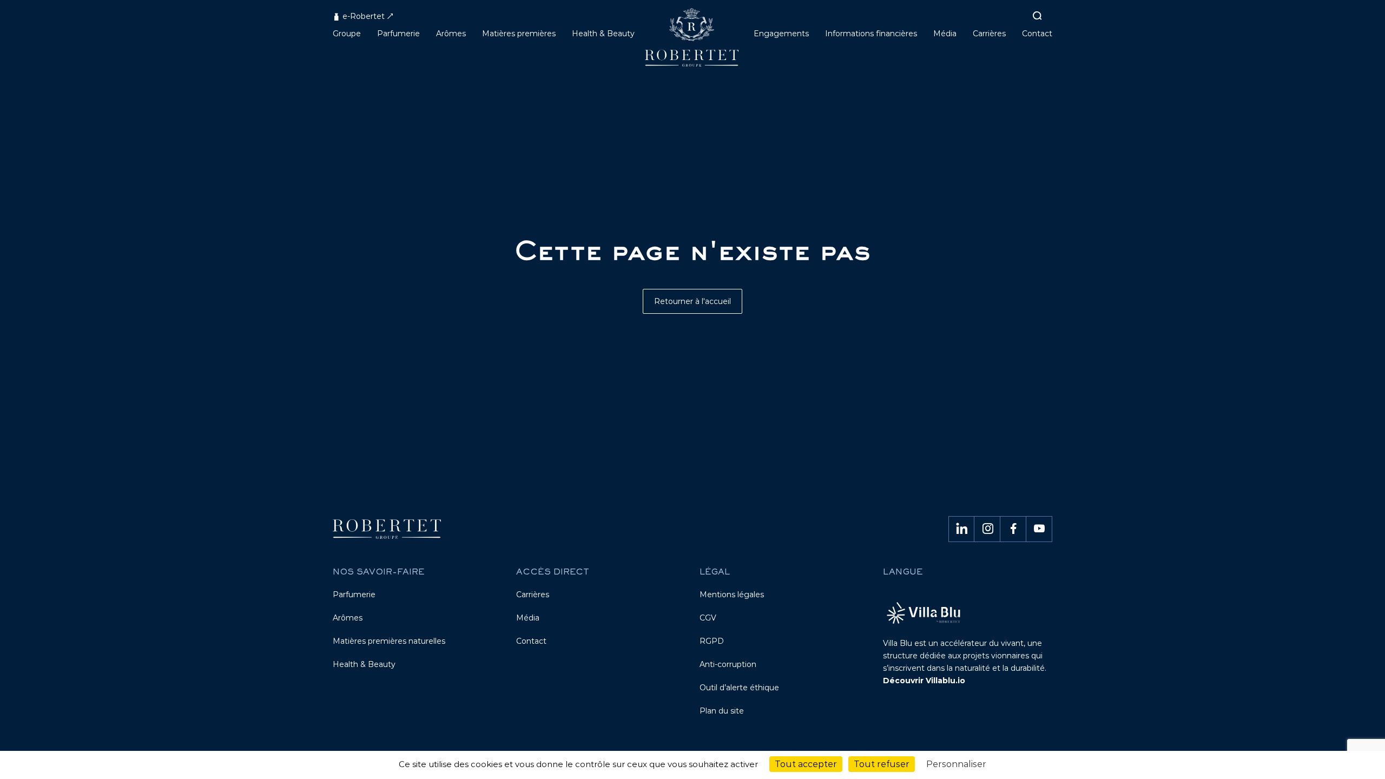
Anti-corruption (728, 664)
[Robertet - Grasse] (693, 41)
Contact (531, 641)
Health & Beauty (364, 664)
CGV (708, 618)
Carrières (532, 594)
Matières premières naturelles (389, 641)
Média (527, 618)
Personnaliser (956, 764)
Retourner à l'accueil (692, 301)
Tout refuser (881, 764)
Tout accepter (806, 764)
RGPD (712, 641)
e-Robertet (362, 16)
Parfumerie (354, 594)
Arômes (347, 618)
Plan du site (722, 711)
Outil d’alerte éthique (739, 687)
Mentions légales (732, 594)
